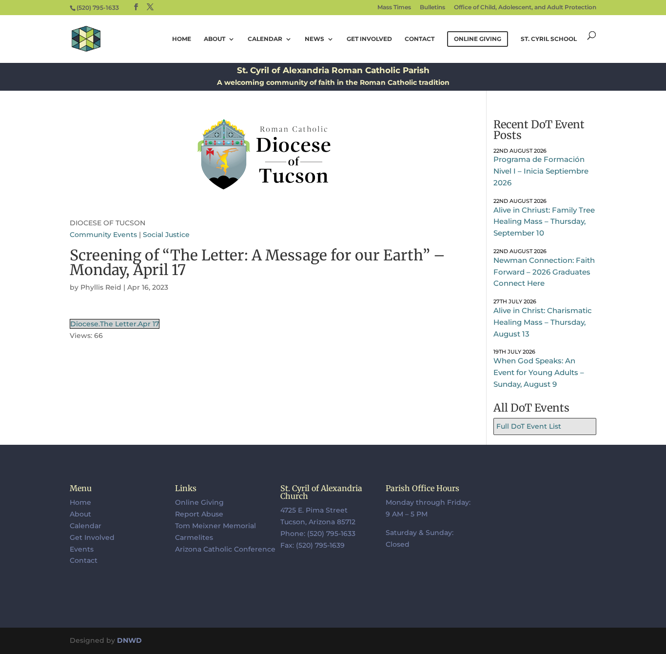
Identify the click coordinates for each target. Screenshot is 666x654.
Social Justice (166, 234)
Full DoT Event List (528, 426)
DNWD (129, 640)
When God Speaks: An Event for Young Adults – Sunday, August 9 (538, 372)
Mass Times (394, 7)
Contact (419, 39)
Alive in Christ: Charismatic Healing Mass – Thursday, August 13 (542, 322)
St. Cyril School (549, 39)
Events (82, 549)
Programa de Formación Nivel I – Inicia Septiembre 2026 (540, 171)
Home (181, 39)
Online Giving (199, 502)
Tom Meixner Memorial (215, 525)
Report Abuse (199, 514)
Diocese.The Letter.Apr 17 (114, 323)
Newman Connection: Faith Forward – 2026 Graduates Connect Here (544, 272)
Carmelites (194, 537)
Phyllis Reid (100, 287)
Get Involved (369, 39)
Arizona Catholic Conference (225, 549)
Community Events (103, 234)
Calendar (265, 39)
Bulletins (432, 7)
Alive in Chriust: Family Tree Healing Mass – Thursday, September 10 (544, 221)
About (214, 39)
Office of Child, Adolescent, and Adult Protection (525, 7)
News (314, 39)
